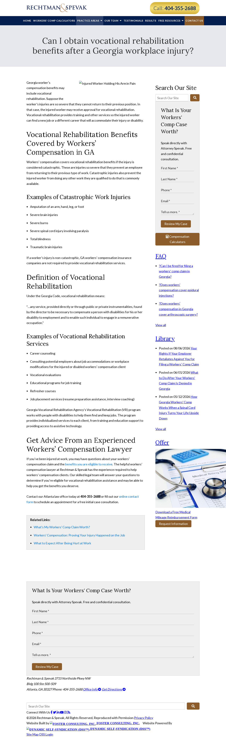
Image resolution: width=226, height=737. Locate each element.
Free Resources (169, 20)
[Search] (195, 97)
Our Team (111, 20)
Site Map (32, 734)
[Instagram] (65, 712)
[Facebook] (51, 712)
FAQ (160, 256)
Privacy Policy (143, 718)
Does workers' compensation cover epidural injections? (179, 290)
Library (165, 338)
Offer (162, 442)
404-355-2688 (180, 8)
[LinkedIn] (58, 712)
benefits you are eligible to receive (88, 464)
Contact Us (194, 20)
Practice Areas (88, 20)
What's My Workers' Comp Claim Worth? (62, 527)
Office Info (90, 689)
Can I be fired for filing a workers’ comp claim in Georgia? (176, 271)
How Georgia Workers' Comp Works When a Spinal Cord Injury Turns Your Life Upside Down (179, 407)
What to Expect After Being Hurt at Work (62, 543)
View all (160, 325)
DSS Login (46, 734)
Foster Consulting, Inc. (118, 723)
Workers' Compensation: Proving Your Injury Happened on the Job (79, 535)
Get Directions (112, 689)
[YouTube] (62, 712)
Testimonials (133, 20)
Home (27, 20)
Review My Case (175, 224)
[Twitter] (55, 712)
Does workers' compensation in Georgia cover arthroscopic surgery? (178, 309)
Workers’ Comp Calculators (54, 20)
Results (150, 20)
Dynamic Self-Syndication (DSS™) (119, 729)
